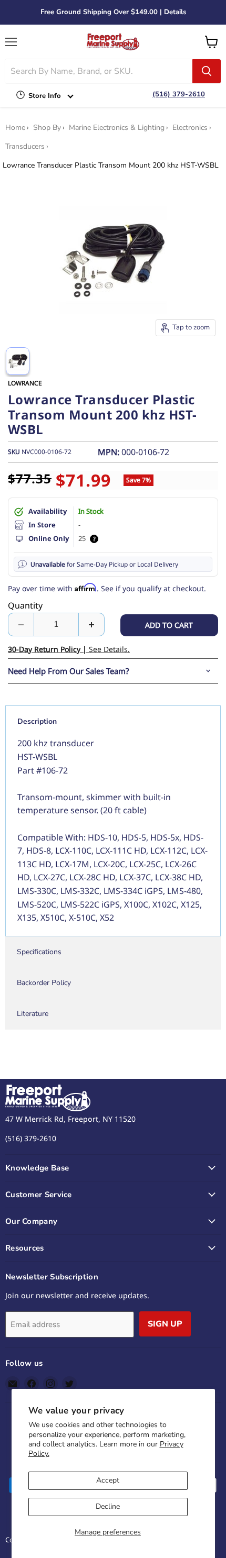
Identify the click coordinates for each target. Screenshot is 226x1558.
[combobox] (98, 71)
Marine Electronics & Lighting (117, 128)
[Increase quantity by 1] (92, 624)
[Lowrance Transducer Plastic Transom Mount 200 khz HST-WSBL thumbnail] (17, 361)
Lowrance (25, 383)
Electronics (190, 128)
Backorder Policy (44, 983)
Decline (108, 1506)
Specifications (39, 952)
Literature (32, 1014)
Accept (107, 1480)
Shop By (47, 128)
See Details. (69, 649)
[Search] (206, 71)
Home (15, 128)
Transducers (25, 146)
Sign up (165, 1324)
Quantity (25, 605)
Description (37, 721)
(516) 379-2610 (178, 94)
